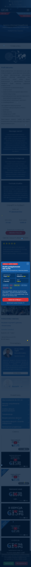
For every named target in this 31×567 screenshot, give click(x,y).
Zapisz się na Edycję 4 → (15, 299)
